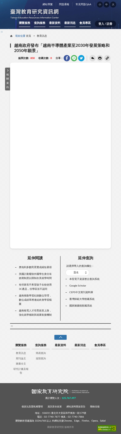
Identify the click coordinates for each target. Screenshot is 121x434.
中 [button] (106, 4)
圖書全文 (21, 363)
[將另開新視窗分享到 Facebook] (67, 58)
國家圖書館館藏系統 (80, 305)
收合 (60, 337)
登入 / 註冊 (105, 24)
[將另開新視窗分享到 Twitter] (81, 58)
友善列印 (100, 58)
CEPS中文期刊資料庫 (81, 292)
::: (2, 2)
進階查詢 (41, 358)
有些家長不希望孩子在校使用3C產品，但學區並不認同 (35, 287)
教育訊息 (42, 36)
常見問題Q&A (83, 4)
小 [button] (100, 4)
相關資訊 (7, 80)
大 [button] (113, 4)
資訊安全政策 (55, 406)
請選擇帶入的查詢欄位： (80, 266)
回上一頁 (92, 58)
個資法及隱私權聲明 (32, 406)
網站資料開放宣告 (75, 406)
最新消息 (70, 23)
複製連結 (107, 58)
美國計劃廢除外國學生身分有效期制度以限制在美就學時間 (35, 276)
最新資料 (54, 23)
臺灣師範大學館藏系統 (82, 299)
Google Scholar (77, 285)
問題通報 (64, 4)
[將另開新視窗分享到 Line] (74, 58)
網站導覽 (48, 4)
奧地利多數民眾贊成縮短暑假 (35, 267)
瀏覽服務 (24, 23)
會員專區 (85, 23)
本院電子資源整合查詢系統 (84, 279)
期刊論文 (21, 358)
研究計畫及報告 (21, 371)
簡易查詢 (41, 353)
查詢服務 (39, 23)
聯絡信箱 (95, 406)
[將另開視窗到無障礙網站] (106, 428)
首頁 (28, 36)
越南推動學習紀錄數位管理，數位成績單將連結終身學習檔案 (35, 299)
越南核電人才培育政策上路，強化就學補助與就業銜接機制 (35, 312)
